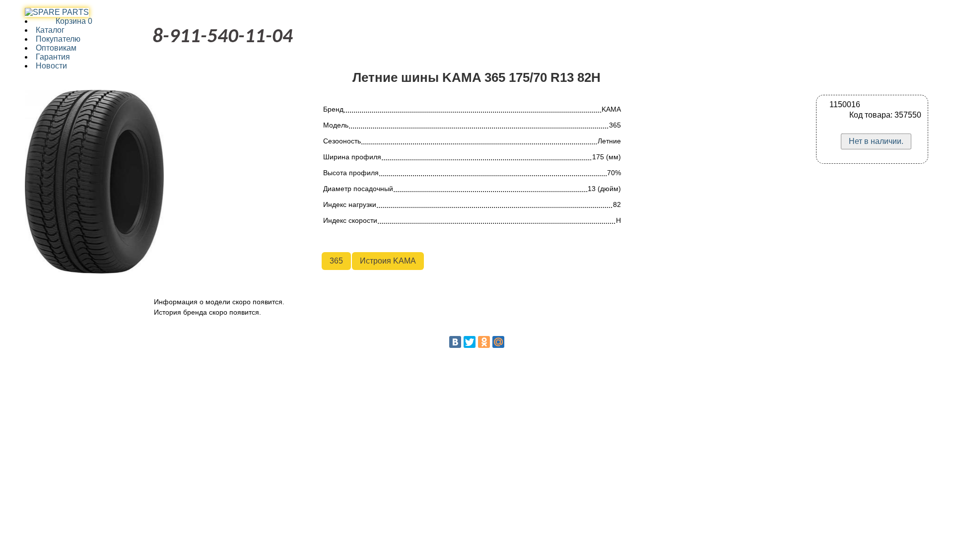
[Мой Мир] (498, 342)
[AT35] (57, 12)
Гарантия (53, 57)
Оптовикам (56, 48)
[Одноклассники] (484, 342)
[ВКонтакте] (455, 342)
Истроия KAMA (388, 261)
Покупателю (58, 39)
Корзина (64, 21)
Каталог (50, 30)
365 (336, 261)
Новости (51, 66)
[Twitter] (470, 342)
